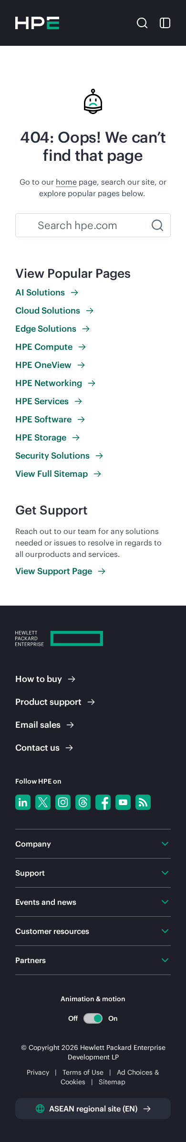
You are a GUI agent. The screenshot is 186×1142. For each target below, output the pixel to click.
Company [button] (33, 844)
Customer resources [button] (52, 931)
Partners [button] (30, 960)
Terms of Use (82, 1072)
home (66, 182)
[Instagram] (63, 802)
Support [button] (30, 873)
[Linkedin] (23, 802)
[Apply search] (157, 225)
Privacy (38, 1072)
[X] (43, 802)
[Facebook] (103, 802)
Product (48, 701)
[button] (142, 21)
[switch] (93, 1018)
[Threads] (83, 802)
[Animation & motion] (93, 1018)
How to (38, 678)
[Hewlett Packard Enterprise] (37, 23)
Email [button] (38, 724)
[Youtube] (123, 802)
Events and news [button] (45, 902)
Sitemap (112, 1082)
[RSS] (143, 802)
